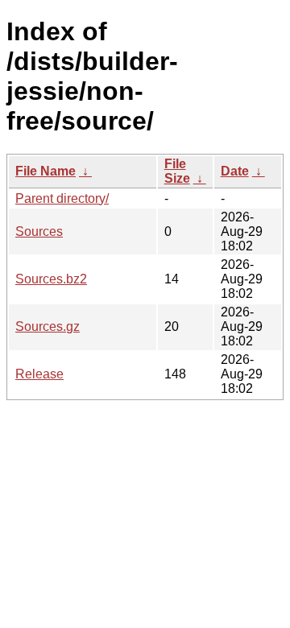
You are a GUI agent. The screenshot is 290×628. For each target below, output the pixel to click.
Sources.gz (47, 326)
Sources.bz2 (51, 279)
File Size (177, 171)
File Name (45, 171)
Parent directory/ (62, 198)
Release (39, 374)
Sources (39, 231)
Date (235, 171)
